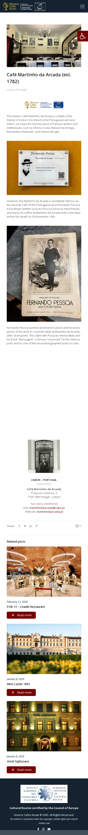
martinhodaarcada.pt (50, 511)
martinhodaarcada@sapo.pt (47, 508)
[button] (82, 36)
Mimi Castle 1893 (18, 684)
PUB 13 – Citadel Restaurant (26, 607)
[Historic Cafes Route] (24, 6)
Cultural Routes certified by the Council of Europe (44, 808)
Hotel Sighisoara (18, 761)
